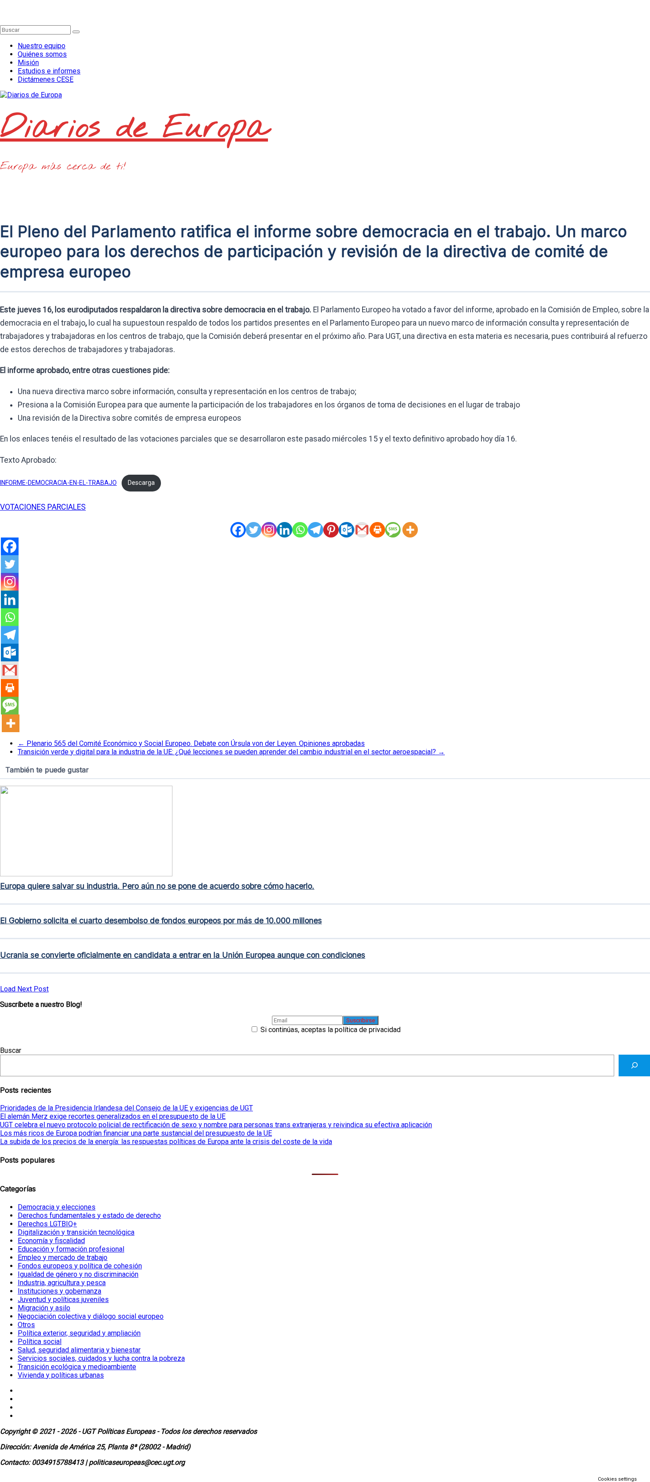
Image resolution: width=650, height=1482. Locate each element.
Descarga (141, 482)
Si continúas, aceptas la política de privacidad (330, 1029)
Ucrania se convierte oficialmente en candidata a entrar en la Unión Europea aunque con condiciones (182, 955)
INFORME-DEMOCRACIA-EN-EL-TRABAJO (58, 482)
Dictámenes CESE (45, 79)
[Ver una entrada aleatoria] (2, 12)
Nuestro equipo (41, 46)
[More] (410, 530)
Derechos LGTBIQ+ (47, 1224)
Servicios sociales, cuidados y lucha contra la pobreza (101, 1358)
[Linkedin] (284, 530)
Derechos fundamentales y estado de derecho (89, 1215)
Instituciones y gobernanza (59, 1291)
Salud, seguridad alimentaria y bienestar (79, 1350)
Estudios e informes (49, 71)
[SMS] (393, 530)
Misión (28, 62)
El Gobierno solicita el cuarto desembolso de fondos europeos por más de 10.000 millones (161, 920)
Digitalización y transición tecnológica (76, 1232)
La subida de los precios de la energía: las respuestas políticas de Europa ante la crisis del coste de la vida (166, 1141)
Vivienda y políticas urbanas (61, 1375)
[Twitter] (253, 530)
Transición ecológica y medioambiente (77, 1367)
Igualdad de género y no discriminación (78, 1274)
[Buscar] (634, 1065)
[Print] (377, 530)
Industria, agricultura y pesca (62, 1283)
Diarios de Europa (134, 128)
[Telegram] (315, 530)
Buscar (10, 1050)
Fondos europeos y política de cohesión (80, 1266)
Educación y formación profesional (71, 1249)
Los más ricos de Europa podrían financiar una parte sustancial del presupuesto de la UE (136, 1133)
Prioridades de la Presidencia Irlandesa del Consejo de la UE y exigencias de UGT (126, 1108)
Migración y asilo (44, 1308)
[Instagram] (269, 530)
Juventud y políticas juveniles (63, 1299)
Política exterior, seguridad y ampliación (79, 1333)
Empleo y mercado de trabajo (62, 1257)
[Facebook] (238, 530)
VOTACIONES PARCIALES (43, 507)
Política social (39, 1341)
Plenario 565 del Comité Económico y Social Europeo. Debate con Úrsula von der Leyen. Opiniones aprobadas (191, 743)
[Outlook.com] (346, 530)
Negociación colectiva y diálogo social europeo (91, 1316)
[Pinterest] (331, 530)
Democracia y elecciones (57, 1207)
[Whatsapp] (300, 530)
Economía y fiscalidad (51, 1240)
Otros (26, 1325)
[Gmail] (362, 530)
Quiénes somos (42, 54)
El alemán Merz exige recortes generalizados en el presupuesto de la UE (113, 1116)
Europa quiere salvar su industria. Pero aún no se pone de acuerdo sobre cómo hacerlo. (157, 886)
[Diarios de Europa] (2, 4)
